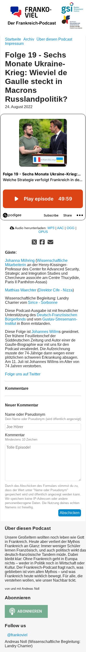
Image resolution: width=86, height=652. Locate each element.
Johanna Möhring (20, 260)
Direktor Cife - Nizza (55, 290)
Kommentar (15, 435)
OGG (71, 228)
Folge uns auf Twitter (22, 374)
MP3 (51, 228)
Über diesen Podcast (54, 39)
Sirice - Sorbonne (43, 302)
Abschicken (70, 513)
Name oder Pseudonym (25, 414)
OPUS (43, 232)
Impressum (14, 44)
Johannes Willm (45, 332)
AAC (60, 228)
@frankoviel (17, 635)
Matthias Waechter (20, 290)
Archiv (28, 39)
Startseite (13, 39)
